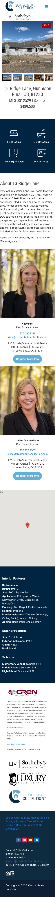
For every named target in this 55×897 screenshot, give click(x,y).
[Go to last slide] (7, 46)
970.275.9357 (28, 450)
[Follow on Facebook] (18, 840)
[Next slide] (47, 46)
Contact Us (12, 828)
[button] (6, 77)
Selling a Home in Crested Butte (24, 825)
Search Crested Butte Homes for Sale (27, 817)
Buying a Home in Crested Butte (24, 821)
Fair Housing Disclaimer (16, 744)
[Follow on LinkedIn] (36, 840)
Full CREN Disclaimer (15, 728)
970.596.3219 (27, 333)
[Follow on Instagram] (24, 840)
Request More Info (27, 359)
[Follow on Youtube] (30, 840)
